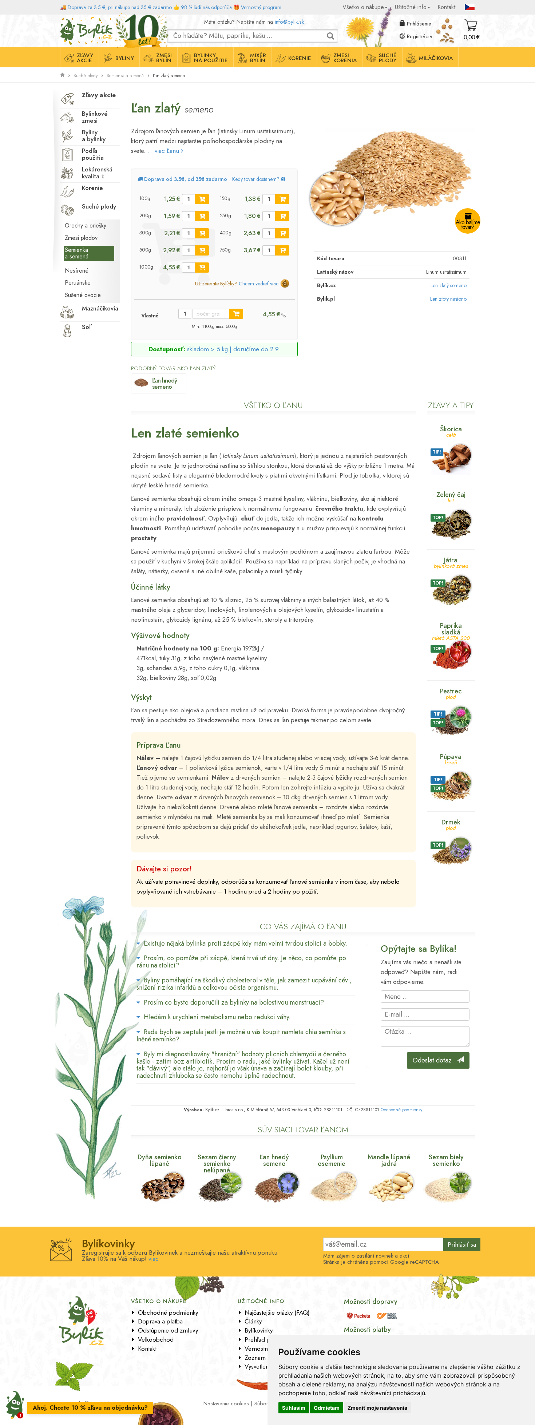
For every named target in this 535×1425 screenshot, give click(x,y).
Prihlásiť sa (462, 1244)
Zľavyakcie (85, 57)
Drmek (450, 824)
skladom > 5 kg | (233, 349)
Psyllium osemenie (331, 1160)
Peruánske (78, 282)
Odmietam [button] (327, 1408)
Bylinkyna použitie (211, 57)
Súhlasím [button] (293, 1408)
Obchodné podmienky (401, 1110)
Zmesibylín (164, 57)
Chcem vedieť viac (258, 283)
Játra (451, 562)
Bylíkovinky (259, 1330)
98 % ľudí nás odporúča (206, 7)
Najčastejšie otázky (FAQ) (277, 1312)
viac (153, 1258)
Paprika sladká (451, 631)
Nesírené (76, 270)
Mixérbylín (258, 57)
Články (253, 1321)
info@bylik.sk (289, 22)
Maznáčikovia (100, 308)
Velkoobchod (156, 1339)
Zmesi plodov (81, 238)
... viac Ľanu (164, 150)
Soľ (86, 326)
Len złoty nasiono (448, 298)
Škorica (451, 431)
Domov (68, 20)
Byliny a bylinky (94, 135)
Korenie (299, 58)
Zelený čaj (450, 496)
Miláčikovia (436, 58)
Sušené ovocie (83, 295)
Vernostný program (261, 7)
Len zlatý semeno (449, 285)
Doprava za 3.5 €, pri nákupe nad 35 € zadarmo (120, 7)
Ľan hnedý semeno (164, 383)
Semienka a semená (125, 75)
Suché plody (86, 75)
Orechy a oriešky (85, 225)
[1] (202, 199)
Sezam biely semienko (446, 1160)
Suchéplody (388, 57)
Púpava (450, 758)
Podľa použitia (93, 154)
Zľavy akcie (99, 95)
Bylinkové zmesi (95, 117)
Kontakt (446, 7)
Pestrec (450, 693)
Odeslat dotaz (435, 1060)
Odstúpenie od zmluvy (168, 1330)
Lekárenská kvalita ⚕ (97, 173)
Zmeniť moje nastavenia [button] (377, 1408)
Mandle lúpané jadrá (389, 1160)
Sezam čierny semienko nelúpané (217, 1163)
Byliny (124, 58)
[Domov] (62, 75)
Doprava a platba (160, 1321)
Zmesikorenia (345, 57)
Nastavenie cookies (226, 1404)
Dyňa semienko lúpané (160, 1160)
